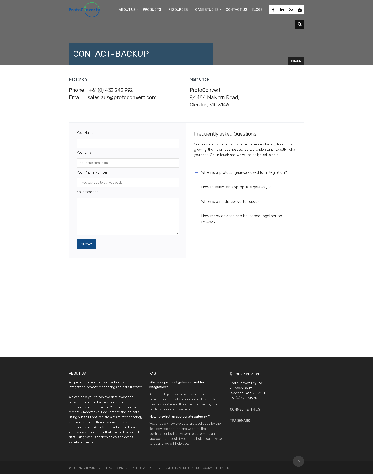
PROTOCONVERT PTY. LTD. (212, 468)
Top (298, 461)
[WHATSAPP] (290, 9)
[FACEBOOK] (273, 9)
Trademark (240, 421)
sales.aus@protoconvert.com (122, 97)
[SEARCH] (299, 24)
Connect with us (245, 409)
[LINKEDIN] (281, 9)
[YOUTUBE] (299, 9)
